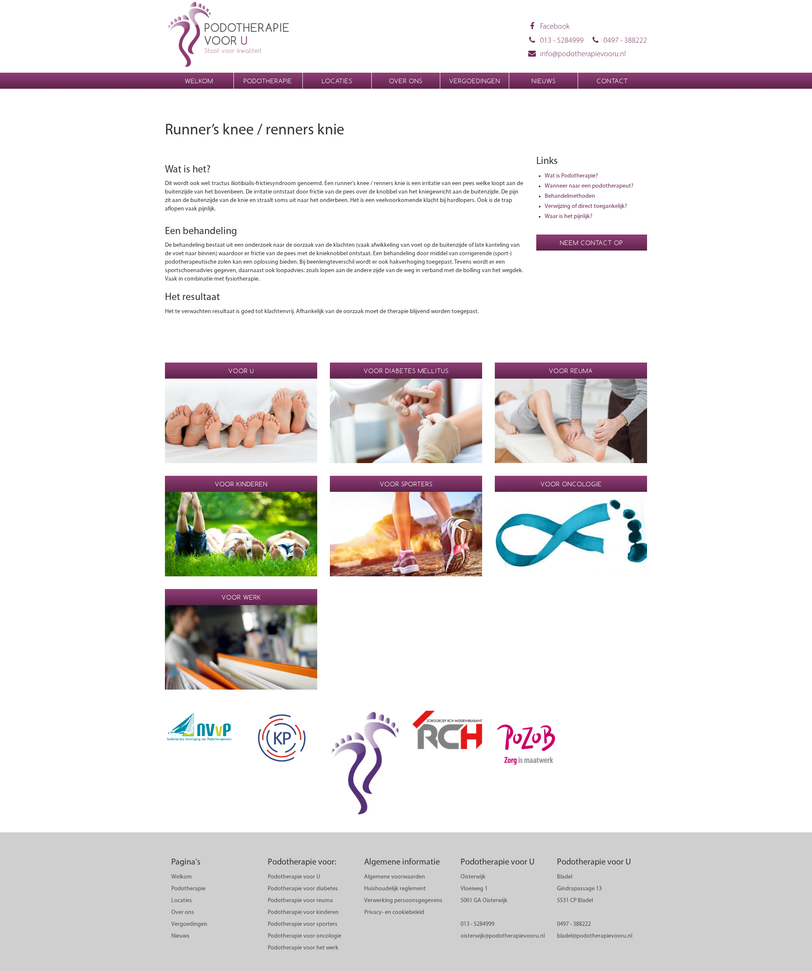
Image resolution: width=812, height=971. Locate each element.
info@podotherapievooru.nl (583, 54)
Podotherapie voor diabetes (303, 889)
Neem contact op (591, 243)
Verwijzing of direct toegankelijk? (586, 206)
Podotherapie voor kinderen (303, 912)
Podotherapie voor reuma (300, 900)
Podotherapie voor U (294, 877)
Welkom (199, 81)
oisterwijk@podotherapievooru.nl (503, 936)
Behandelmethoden (570, 196)
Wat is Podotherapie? (571, 176)
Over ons (405, 81)
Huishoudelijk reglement (395, 889)
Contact (612, 81)
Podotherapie (268, 81)
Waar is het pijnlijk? (569, 216)
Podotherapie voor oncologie (304, 936)
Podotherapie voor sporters (302, 924)
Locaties (337, 81)
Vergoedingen (474, 81)
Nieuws (544, 81)
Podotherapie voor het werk (303, 948)
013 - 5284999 (562, 41)
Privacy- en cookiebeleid (394, 912)
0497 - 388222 (625, 41)
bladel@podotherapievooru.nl (594, 936)
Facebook (555, 27)
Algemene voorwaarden (394, 877)
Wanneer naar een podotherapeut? (589, 186)
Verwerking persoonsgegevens (403, 900)
